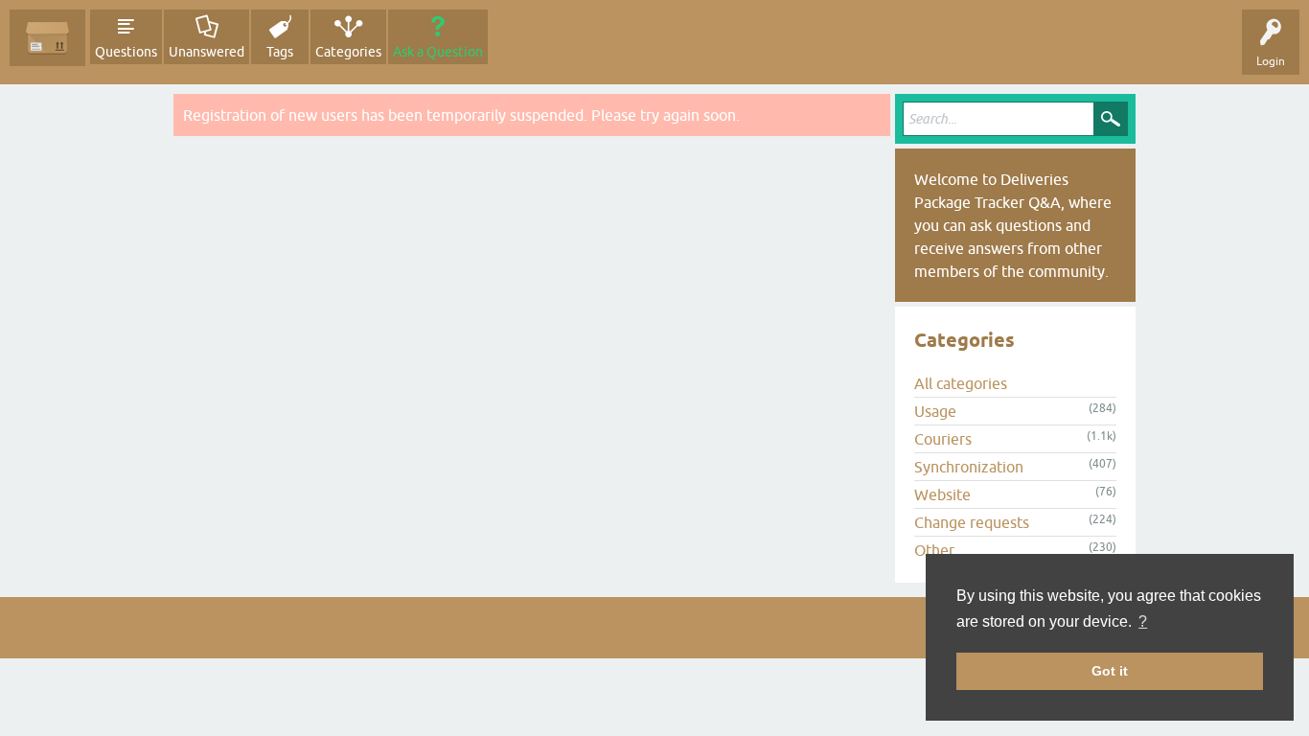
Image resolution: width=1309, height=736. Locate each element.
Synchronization (968, 466)
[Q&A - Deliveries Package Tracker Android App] (47, 38)
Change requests (971, 522)
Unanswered (206, 51)
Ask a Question (438, 51)
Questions (126, 51)
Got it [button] (1109, 670)
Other (934, 550)
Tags (279, 51)
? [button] (1142, 621)
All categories (960, 383)
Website (942, 494)
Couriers (943, 439)
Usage (935, 411)
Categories (348, 51)
